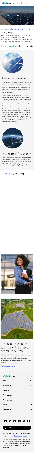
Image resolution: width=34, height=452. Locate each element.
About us (6, 405)
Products (6, 380)
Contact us (7, 410)
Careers (6, 390)
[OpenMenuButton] (17, 3)
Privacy (25, 435)
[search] (26, 3)
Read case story (7, 366)
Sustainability (7, 385)
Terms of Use (18, 435)
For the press (7, 395)
